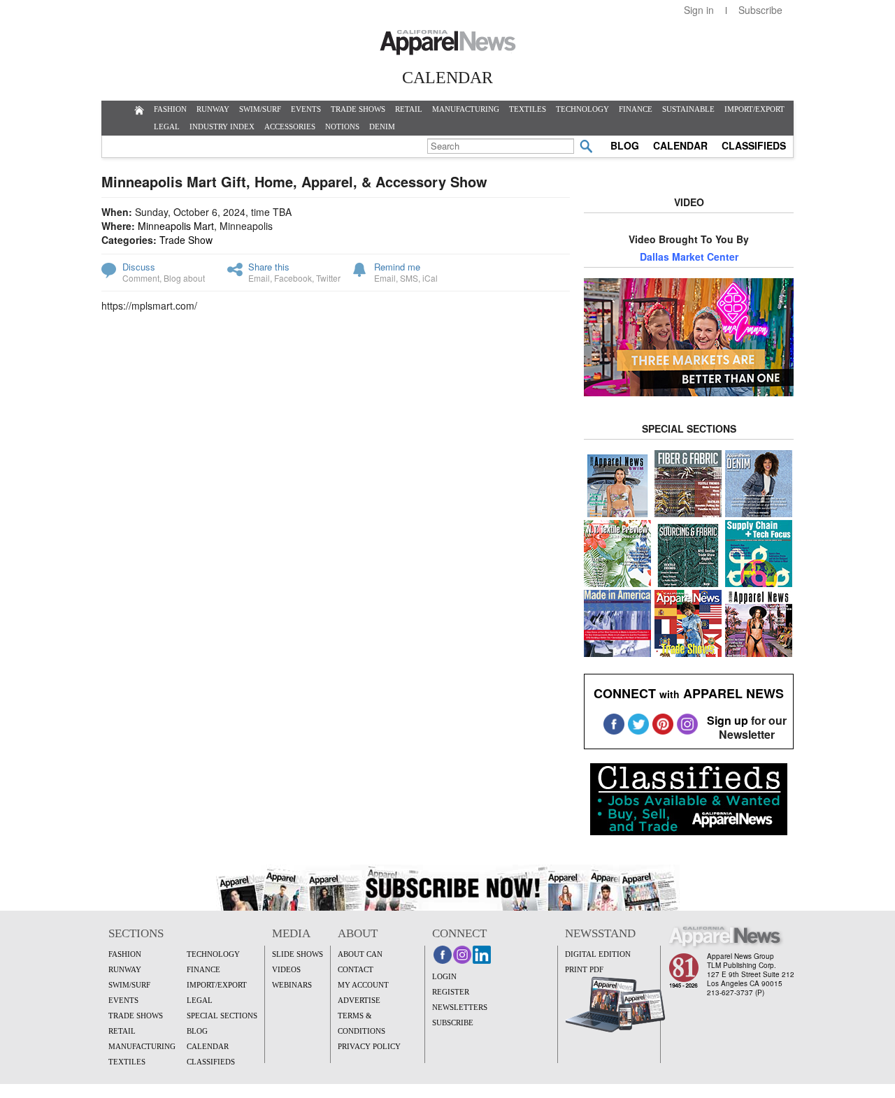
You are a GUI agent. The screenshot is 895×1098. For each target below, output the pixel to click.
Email (259, 278)
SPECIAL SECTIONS (222, 1015)
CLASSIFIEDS (754, 145)
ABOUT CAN (360, 954)
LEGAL (167, 126)
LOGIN (444, 976)
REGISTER (450, 992)
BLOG (624, 145)
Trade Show (186, 240)
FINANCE (635, 109)
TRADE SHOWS (358, 109)
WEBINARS (292, 985)
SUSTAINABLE (688, 109)
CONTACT (355, 969)
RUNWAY (212, 109)
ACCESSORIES (289, 126)
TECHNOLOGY (582, 109)
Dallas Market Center (689, 256)
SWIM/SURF (260, 109)
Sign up (727, 720)
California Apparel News (448, 42)
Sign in (699, 10)
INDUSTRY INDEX (222, 126)
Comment (140, 278)
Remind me (397, 266)
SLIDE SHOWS (297, 954)
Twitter (328, 278)
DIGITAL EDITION (598, 954)
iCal (430, 278)
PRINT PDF (584, 969)
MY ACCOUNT (363, 985)
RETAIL (408, 109)
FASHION (170, 109)
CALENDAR (680, 145)
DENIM (382, 126)
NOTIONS (342, 126)
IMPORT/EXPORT (754, 109)
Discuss (138, 266)
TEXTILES (527, 109)
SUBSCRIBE (452, 1022)
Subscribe (760, 10)
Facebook (293, 278)
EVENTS (306, 109)
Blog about (184, 278)
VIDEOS (286, 969)
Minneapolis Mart (176, 226)
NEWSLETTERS (459, 1007)
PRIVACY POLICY (369, 1046)
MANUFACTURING (465, 109)
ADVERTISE (359, 1000)
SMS (409, 278)
